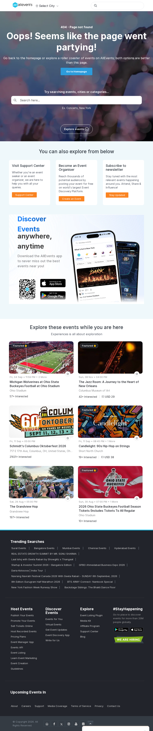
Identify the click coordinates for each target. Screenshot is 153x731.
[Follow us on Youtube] (76, 724)
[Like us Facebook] (54, 724)
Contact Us (113, 705)
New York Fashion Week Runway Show (34, 587)
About (14, 705)
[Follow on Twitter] (61, 724)
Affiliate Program (90, 625)
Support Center (89, 631)
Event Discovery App (58, 635)
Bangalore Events (44, 548)
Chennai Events (97, 548)
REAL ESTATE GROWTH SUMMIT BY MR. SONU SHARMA (43, 553)
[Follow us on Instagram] (68, 724)
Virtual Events (53, 624)
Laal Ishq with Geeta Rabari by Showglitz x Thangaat (42, 559)
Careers (26, 705)
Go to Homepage (76, 71)
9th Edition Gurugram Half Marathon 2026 (35, 581)
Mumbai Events (72, 548)
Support (39, 705)
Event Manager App (22, 641)
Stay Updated (117, 195)
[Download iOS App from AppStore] (136, 629)
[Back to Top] (90, 723)
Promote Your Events (23, 620)
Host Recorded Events (24, 631)
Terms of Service (81, 705)
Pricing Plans (18, 636)
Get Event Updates (56, 629)
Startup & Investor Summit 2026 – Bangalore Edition (41, 564)
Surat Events (19, 548)
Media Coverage (57, 705)
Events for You (54, 619)
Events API (17, 647)
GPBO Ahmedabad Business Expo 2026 (102, 564)
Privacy (99, 705)
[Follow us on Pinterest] (83, 724)
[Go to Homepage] (47, 724)
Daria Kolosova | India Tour (27, 570)
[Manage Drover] (13, 4)
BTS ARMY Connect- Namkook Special (90, 581)
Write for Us (53, 640)
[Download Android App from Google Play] (121, 629)
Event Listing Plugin (91, 615)
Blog (82, 636)
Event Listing (18, 652)
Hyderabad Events (125, 548)
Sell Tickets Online (22, 625)
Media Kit (85, 620)
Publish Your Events (22, 615)
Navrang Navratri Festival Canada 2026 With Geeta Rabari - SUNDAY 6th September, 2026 (64, 576)
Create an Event (71, 198)
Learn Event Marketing (24, 658)
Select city (47, 6)
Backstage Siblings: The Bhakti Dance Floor (90, 587)
